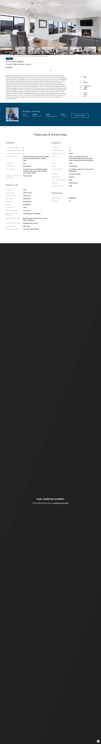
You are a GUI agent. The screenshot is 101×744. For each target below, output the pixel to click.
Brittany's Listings (37, 5)
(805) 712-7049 (37, 116)
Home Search (50, 5)
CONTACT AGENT (79, 115)
